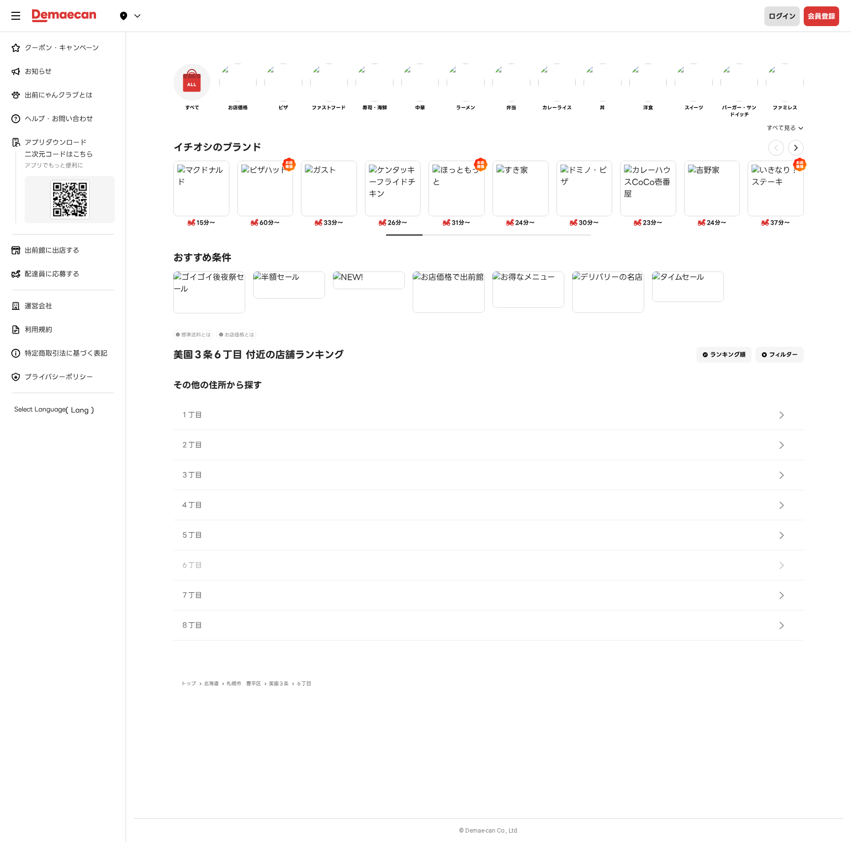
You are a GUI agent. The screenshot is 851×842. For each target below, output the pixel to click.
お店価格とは (239, 335)
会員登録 (821, 16)
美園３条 (279, 683)
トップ (188, 683)
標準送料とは (196, 335)
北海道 (211, 683)
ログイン (782, 16)
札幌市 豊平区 (244, 683)
